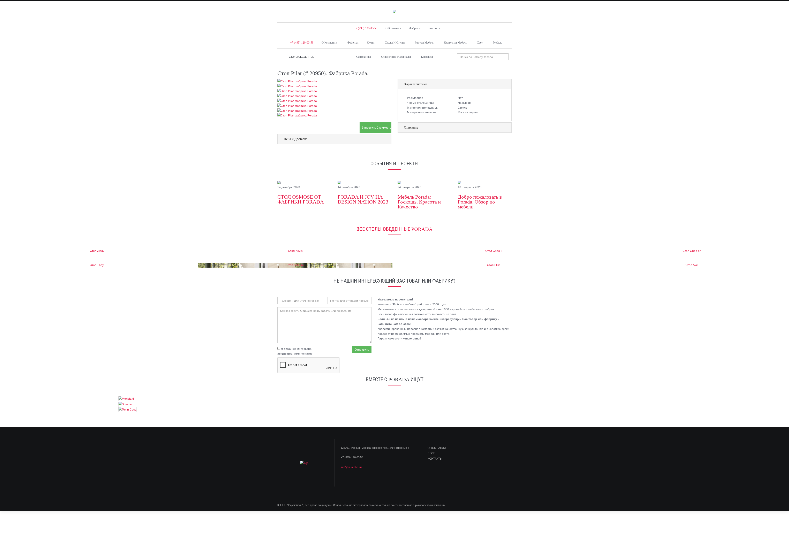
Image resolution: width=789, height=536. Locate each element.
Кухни (371, 42)
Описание (411, 127)
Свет (480, 42)
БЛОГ (431, 453)
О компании (393, 28)
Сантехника (363, 56)
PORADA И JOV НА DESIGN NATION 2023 (363, 199)
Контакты (434, 28)
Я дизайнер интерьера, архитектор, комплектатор (295, 351)
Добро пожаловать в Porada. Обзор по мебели (480, 201)
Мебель (497, 42)
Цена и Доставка (295, 139)
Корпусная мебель (455, 42)
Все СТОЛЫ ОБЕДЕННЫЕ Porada (394, 229)
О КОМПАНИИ (437, 448)
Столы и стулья (395, 42)
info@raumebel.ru (351, 467)
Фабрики (414, 28)
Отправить (362, 349)
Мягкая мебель (424, 42)
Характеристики (415, 84)
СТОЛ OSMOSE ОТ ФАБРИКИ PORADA (300, 199)
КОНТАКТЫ (435, 458)
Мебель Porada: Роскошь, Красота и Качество (419, 201)
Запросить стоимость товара (376, 127)
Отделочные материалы (396, 56)
